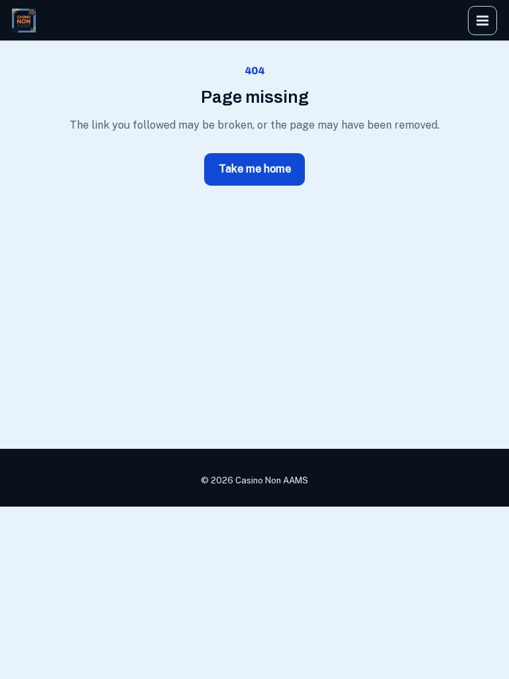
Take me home (255, 168)
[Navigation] (482, 20)
